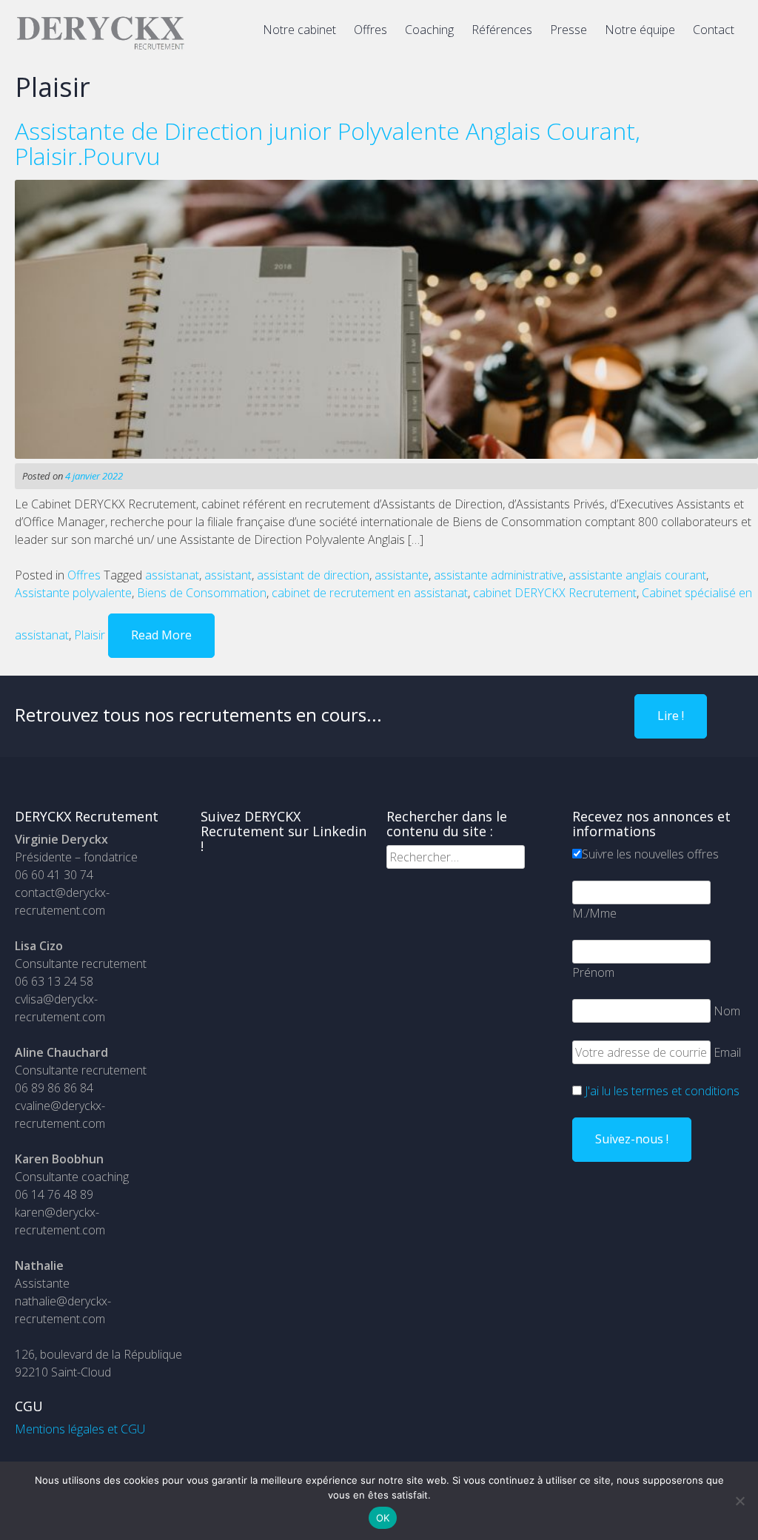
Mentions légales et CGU (80, 1429)
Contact (713, 29)
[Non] (739, 1500)
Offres (370, 29)
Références (502, 29)
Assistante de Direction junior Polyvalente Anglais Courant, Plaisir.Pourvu (327, 143)
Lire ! (670, 715)
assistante (402, 575)
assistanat (172, 575)
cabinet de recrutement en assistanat (370, 593)
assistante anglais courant (637, 575)
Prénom (593, 972)
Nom (727, 1011)
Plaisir (89, 635)
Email (727, 1052)
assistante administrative (498, 575)
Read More (161, 635)
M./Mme (594, 913)
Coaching (429, 29)
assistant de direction (313, 575)
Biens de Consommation (201, 593)
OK (383, 1518)
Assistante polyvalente (73, 593)
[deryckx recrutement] (100, 46)
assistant (228, 575)
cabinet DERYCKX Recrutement (555, 593)
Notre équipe (640, 29)
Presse (568, 29)
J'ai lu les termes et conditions (662, 1091)
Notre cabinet (299, 29)
